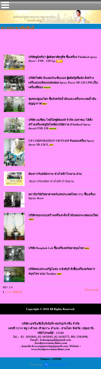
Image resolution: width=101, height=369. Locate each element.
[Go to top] (91, 289)
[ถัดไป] (17, 291)
